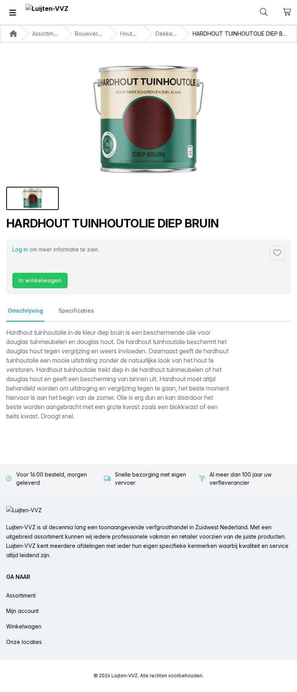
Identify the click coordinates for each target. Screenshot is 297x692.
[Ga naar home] (47, 12)
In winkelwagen (40, 280)
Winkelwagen (23, 626)
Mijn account (22, 611)
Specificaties (76, 310)
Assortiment (21, 595)
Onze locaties (24, 642)
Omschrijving (25, 310)
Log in (20, 249)
